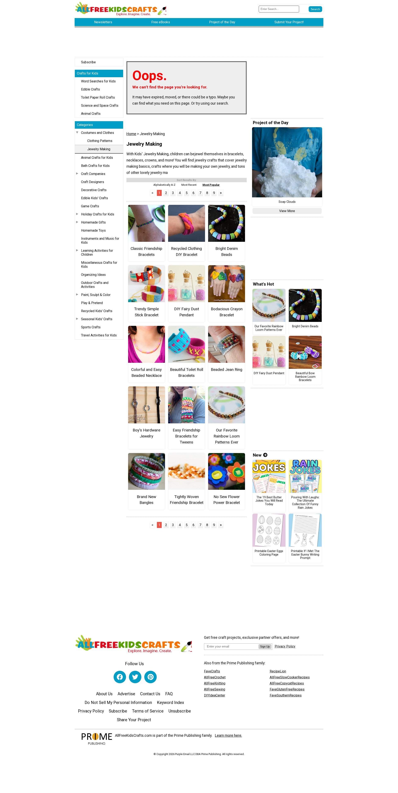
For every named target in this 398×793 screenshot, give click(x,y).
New (257, 455)
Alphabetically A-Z (164, 184)
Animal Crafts (91, 114)
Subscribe (88, 62)
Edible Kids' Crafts (94, 198)
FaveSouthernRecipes (286, 695)
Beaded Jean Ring (226, 369)
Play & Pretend (92, 303)
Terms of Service (148, 711)
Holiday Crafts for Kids (97, 214)
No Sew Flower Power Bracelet (226, 499)
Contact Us (150, 693)
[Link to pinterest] (150, 677)
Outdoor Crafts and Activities (94, 285)
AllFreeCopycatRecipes (287, 683)
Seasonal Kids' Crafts (96, 319)
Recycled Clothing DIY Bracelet (186, 251)
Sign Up (265, 646)
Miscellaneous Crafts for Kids (99, 265)
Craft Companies (93, 174)
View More (287, 211)
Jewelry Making (98, 149)
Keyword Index (170, 702)
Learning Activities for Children (97, 253)
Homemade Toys (93, 230)
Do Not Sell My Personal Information (118, 702)
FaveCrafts (212, 671)
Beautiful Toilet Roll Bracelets (186, 372)
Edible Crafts (90, 89)
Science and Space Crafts (99, 106)
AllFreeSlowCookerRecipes (290, 677)
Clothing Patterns (99, 141)
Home (131, 134)
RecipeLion (278, 671)
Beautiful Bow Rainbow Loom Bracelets (305, 377)
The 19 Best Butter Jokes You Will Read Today (269, 501)
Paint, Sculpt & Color (95, 295)
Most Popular (211, 184)
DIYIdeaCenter (214, 695)
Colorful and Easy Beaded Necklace (146, 372)
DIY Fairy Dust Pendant (186, 312)
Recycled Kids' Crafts (96, 311)
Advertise (126, 693)
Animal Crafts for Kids (97, 158)
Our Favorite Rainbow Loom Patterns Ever (227, 436)
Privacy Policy (91, 711)
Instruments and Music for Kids (100, 240)
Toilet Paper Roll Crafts (98, 97)
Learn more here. (228, 735)
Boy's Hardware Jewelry (146, 433)
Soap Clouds (287, 202)
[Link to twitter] (135, 677)
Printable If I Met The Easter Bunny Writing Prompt (305, 555)
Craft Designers (92, 182)
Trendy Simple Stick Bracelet (146, 312)
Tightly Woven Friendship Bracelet (186, 499)
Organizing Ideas (93, 275)
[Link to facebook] (120, 677)
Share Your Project (134, 719)
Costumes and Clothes (97, 133)
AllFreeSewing (214, 689)
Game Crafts (90, 206)
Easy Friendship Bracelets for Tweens (186, 436)
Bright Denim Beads (226, 251)
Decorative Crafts (94, 190)
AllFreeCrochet (215, 677)
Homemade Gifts (93, 222)
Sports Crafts (91, 327)
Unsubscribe (180, 711)
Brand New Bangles (146, 499)
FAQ (169, 693)
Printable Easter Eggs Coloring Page (269, 553)
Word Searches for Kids (98, 81)
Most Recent (189, 184)
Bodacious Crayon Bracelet (227, 312)
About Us (104, 693)
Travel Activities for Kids (99, 335)
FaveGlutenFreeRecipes (287, 689)
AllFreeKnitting (214, 683)
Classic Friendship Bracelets (146, 251)
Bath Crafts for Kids (95, 166)
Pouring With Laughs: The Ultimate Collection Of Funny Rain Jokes (305, 503)
